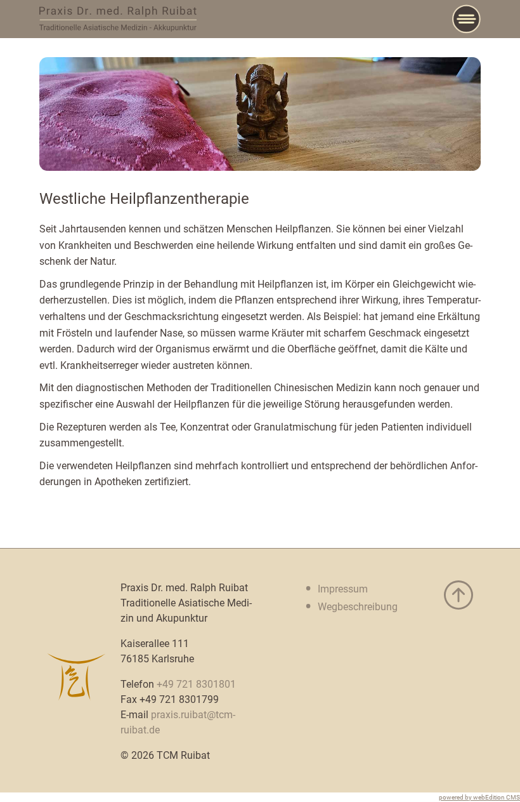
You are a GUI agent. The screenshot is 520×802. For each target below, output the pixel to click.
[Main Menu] (466, 19)
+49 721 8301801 (196, 684)
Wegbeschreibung (358, 607)
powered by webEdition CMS (479, 797)
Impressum (343, 589)
